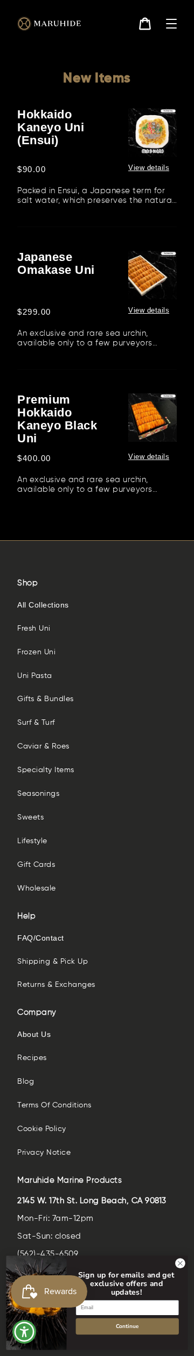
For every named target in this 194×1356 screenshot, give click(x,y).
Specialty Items (45, 770)
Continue (127, 1326)
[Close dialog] (180, 1263)
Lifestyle (32, 841)
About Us (34, 1034)
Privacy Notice (44, 1152)
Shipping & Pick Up (52, 961)
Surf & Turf (36, 722)
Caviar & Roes (43, 746)
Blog (25, 1081)
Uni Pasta (34, 676)
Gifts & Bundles (45, 699)
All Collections (43, 605)
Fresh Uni (34, 628)
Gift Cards (36, 864)
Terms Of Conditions (54, 1105)
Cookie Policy (41, 1129)
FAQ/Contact (40, 938)
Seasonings (38, 793)
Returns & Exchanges (56, 984)
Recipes (32, 1058)
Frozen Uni (36, 652)
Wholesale (36, 888)
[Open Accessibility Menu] (24, 1332)
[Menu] (171, 24)
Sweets (30, 817)
